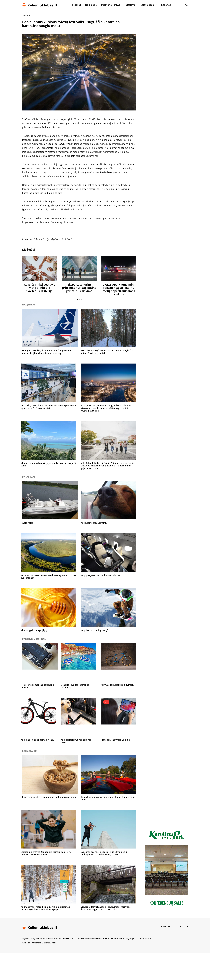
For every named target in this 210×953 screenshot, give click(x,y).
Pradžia (76, 5)
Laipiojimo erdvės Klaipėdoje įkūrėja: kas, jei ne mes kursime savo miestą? (46, 853)
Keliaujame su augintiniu (94, 522)
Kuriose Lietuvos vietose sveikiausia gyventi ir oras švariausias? (48, 576)
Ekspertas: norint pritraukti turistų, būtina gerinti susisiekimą (79, 288)
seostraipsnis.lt (102, 938)
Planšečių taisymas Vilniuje (115, 739)
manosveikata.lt (52, 938)
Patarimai (130, 5)
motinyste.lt (145, 938)
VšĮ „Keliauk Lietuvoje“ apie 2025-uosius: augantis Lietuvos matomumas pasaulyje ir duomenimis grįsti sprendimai (107, 465)
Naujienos (91, 5)
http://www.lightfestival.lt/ (103, 218)
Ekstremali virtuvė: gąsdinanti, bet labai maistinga (49, 797)
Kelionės (166, 5)
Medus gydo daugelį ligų (34, 630)
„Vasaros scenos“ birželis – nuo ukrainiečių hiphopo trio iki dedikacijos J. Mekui (104, 853)
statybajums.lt (37, 938)
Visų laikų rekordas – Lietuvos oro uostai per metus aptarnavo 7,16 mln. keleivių (48, 407)
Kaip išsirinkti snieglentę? (94, 630)
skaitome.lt (80, 938)
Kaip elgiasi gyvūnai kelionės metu (76, 741)
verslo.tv (90, 938)
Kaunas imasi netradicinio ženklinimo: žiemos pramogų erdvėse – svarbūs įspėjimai (45, 908)
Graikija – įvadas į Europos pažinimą (75, 686)
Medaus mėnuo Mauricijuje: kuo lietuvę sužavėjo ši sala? (48, 464)
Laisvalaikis (147, 5)
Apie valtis (27, 522)
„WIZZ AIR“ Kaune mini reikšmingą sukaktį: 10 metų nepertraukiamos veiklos (119, 289)
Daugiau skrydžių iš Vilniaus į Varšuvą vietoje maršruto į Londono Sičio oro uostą (46, 352)
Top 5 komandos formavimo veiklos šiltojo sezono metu (108, 798)
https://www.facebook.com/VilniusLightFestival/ (47, 222)
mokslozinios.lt (117, 938)
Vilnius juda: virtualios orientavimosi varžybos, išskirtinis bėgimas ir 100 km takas (106, 908)
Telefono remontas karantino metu (38, 686)
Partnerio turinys (110, 5)
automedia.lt (67, 938)
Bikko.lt (54, 942)
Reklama (166, 926)
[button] (77, 299)
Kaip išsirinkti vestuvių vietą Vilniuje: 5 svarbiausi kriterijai (40, 288)
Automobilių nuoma (41, 942)
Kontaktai (182, 926)
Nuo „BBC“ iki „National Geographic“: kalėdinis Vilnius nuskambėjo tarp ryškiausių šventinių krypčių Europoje (106, 408)
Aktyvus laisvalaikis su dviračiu (117, 684)
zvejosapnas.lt (132, 938)
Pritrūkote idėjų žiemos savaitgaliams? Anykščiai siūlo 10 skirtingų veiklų (107, 352)
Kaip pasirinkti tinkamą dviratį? (37, 739)
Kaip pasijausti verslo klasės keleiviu (100, 575)
